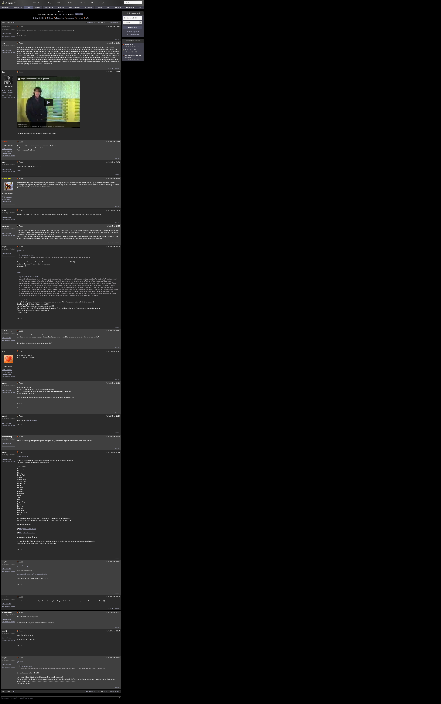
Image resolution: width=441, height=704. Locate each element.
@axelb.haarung (31, 420)
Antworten (71, 18)
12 (106, 23)
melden (117, 39)
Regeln (20, 698)
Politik (28, 7)
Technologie (88, 7)
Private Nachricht (7, 93)
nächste (115, 23)
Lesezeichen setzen (8, 36)
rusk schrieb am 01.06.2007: (31, 276)
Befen (4, 72)
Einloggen (133, 27)
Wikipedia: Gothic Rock (27, 533)
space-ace (5, 226)
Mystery (37, 7)
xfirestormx (6, 27)
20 (111, 23)
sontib (4, 162)
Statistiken (71, 3)
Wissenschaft (18, 7)
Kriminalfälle (49, 7)
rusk (3, 43)
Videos (60, 3)
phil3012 (5, 142)
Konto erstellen (134, 35)
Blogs (50, 3)
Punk (59, 14)
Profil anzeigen (7, 90)
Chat (82, 3)
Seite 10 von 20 (7, 23)
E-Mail (81, 14)
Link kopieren (6, 34)
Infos (87, 18)
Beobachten (60, 18)
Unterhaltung (130, 7)
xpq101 (4, 247)
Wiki (92, 3)
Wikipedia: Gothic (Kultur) (27, 529)
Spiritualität (60, 7)
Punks (64, 14)
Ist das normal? (132, 45)
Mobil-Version (28, 698)
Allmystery (10, 3)
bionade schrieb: (27, 666)
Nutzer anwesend (133, 13)
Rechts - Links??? (131, 51)
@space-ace (21, 251)
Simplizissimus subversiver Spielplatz (133, 57)
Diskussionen (37, 3)
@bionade (20, 662)
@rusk (19, 170)
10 (102, 23)
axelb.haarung (7, 331)
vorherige (90, 23)
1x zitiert (110, 68)
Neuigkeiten (103, 3)
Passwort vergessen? (133, 31)
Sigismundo (6, 179)
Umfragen (118, 7)
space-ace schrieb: (28, 255)
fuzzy (4, 210)
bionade (5, 597)
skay (3, 351)
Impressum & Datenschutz (9, 698)
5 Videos (50, 18)
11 (104, 23)
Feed (77, 14)
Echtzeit (25, 3)
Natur (108, 7)
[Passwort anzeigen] (140, 24)
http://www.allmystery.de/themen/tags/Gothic (32, 574)
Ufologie (99, 7)
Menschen (5, 7)
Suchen (80, 18)
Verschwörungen (74, 7)
